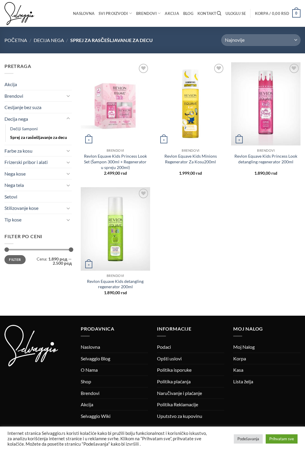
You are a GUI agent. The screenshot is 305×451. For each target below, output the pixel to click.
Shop (86, 381)
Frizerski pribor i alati (26, 162)
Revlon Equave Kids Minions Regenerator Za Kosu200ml (190, 159)
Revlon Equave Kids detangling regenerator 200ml (115, 284)
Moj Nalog (244, 347)
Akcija (172, 13)
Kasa (238, 370)
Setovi (10, 196)
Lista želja (243, 381)
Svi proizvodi (113, 13)
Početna (15, 40)
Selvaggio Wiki (96, 416)
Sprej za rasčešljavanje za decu (38, 137)
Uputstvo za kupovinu (179, 416)
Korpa (239, 358)
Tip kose (12, 219)
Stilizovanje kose (21, 208)
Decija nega (49, 40)
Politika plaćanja (174, 381)
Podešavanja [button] (248, 438)
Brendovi (146, 13)
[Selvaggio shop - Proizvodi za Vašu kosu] (34, 13)
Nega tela (14, 185)
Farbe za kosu (18, 151)
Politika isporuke (174, 370)
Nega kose (15, 173)
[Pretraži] (219, 13)
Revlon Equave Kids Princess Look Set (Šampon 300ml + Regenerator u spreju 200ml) (115, 162)
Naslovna (83, 13)
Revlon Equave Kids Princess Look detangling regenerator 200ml (265, 159)
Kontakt (207, 13)
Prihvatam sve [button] (281, 438)
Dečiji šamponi (24, 128)
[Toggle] (68, 95)
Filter (15, 259)
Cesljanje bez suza (22, 107)
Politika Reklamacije (177, 404)
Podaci (164, 347)
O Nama (89, 370)
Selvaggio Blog (95, 358)
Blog (188, 13)
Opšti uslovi (169, 358)
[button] (235, 13)
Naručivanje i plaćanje (179, 393)
